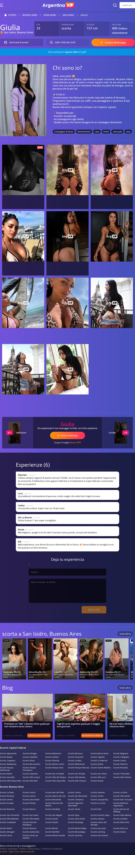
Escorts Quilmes (75, 835)
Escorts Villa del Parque (55, 777)
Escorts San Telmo (99, 773)
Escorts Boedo (6, 757)
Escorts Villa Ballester (9, 818)
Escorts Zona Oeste (76, 818)
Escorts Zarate (51, 818)
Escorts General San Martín (54, 804)
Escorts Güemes (98, 792)
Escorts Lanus (6, 835)
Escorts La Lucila (98, 803)
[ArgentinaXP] (58, 5)
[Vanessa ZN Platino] (117, 658)
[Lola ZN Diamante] (65, 658)
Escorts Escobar (7, 803)
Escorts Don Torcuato (122, 799)
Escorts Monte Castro (54, 764)
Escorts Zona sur (120, 828)
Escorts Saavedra (30, 773)
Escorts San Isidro (30, 815)
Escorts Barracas (75, 753)
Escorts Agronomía (8, 753)
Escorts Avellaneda (31, 832)
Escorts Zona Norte (31, 799)
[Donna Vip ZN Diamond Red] (91, 658)
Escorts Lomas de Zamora (30, 836)
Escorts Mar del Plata (54, 792)
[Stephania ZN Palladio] (14, 658)
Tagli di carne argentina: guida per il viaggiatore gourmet (78, 725)
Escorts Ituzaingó (75, 822)
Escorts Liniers (119, 760)
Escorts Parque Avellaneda (6, 768)
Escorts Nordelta (52, 809)
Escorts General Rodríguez (30, 823)
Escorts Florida (29, 803)
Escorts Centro (29, 792)
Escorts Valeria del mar (55, 796)
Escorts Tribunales (121, 773)
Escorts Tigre (73, 815)
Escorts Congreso (7, 760)
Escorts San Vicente (99, 835)
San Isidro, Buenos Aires (18, 32)
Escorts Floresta (52, 760)
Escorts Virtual (97, 780)
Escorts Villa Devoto (76, 777)
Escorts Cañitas (52, 757)
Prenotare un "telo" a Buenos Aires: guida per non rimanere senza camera (27, 725)
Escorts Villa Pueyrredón (10, 780)
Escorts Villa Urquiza (77, 780)
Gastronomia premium (92, 735)
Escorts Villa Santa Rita (55, 780)
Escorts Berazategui (76, 832)
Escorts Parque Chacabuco (29, 768)
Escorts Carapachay (99, 799)
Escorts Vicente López (100, 815)
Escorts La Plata (7, 792)
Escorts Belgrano (120, 753)
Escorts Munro (29, 809)
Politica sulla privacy (30, 848)
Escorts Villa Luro (98, 777)
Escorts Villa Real (30, 780)
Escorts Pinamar (7, 796)
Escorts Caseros (98, 818)
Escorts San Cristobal (54, 773)
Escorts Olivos (74, 809)
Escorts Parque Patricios (78, 767)
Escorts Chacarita (75, 757)
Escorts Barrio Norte (100, 753)
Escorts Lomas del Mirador (99, 823)
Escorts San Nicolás (76, 773)
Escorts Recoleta (120, 767)
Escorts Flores (29, 760)
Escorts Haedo (51, 822)
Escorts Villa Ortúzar (122, 777)
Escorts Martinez (7, 809)
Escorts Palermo (120, 764)
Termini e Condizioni (52, 848)
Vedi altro (125, 634)
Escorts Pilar (96, 809)
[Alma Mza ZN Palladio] (40, 658)
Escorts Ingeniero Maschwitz (75, 804)
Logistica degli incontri (39, 735)
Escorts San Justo (98, 828)
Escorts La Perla (120, 792)
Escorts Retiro (6, 773)
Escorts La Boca (75, 760)
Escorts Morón (51, 828)
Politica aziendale (8, 848)
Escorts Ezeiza (119, 832)
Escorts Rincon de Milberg (121, 810)
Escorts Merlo (6, 828)
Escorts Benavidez (53, 799)
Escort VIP (75, 442)
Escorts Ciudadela (8, 822)
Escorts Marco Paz (121, 822)
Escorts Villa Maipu (31, 818)
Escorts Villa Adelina (122, 815)
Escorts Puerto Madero (101, 767)
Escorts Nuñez (97, 764)
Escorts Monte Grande (55, 835)
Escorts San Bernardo (77, 796)
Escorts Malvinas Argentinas (120, 804)
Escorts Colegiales (121, 757)
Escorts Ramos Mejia (77, 828)
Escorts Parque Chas (54, 767)
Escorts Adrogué (7, 832)
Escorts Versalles (7, 777)
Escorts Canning (98, 832)
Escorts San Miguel (53, 815)
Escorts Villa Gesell (121, 796)
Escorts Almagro (30, 753)
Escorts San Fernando (9, 815)
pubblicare (127, 5)
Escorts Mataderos (8, 764)
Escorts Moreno (29, 828)
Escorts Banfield (52, 832)
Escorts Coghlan (98, 757)
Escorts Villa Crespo (31, 777)
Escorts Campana (75, 799)
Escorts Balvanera (53, 753)
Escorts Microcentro (31, 764)
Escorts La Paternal (99, 760)
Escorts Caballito (30, 757)
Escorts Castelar (120, 818)
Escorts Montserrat (76, 764)
